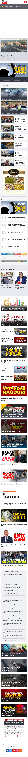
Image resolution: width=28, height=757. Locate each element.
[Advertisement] (14, 23)
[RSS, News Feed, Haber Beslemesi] (20, 750)
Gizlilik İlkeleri (20, 744)
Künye (10, 744)
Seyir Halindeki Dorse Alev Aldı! (12, 6)
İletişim (14, 744)
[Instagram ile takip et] (17, 750)
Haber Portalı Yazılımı (7, 755)
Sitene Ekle (13, 746)
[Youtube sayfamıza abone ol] (14, 750)
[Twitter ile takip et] (10, 750)
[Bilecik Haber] (4, 2)
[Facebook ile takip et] (7, 750)
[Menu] (25, 2)
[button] (12, 59)
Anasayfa (5, 744)
